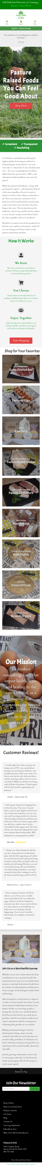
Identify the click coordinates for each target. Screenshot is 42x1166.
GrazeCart (32, 1164)
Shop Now (21, 105)
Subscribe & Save (10, 1129)
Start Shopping (21, 340)
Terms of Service (26, 1160)
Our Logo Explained (11, 1125)
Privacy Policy (15, 1160)
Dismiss (21, 42)
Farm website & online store (14, 1164)
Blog (5, 1118)
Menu (35, 24)
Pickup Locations (10, 1110)
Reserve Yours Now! (21, 5)
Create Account (24, 28)
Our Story (7, 1114)
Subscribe (34, 1089)
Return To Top (21, 1072)
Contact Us (7, 1121)
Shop (7, 24)
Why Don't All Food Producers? (16, 1133)
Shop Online (8, 1103)
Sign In (21, 24)
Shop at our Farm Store (12, 1106)
